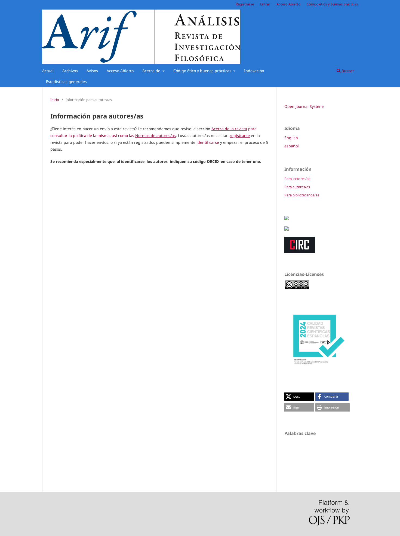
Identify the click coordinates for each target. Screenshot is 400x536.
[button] (299, 396)
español (291, 145)
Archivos (70, 70)
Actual (48, 70)
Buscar (347, 70)
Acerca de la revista (229, 128)
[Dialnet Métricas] (286, 218)
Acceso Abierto (120, 70)
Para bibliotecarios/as (301, 195)
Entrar (265, 4)
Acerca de (151, 70)
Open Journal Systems (304, 106)
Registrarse (245, 4)
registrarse (240, 135)
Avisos (92, 70)
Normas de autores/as (155, 135)
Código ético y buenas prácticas (202, 70)
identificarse (207, 142)
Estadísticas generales (66, 81)
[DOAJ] (286, 229)
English (291, 137)
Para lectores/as (297, 178)
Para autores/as (297, 186)
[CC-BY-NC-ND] (297, 288)
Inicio (54, 99)
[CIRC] (299, 251)
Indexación (254, 70)
